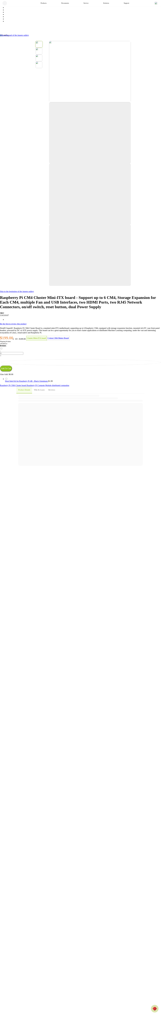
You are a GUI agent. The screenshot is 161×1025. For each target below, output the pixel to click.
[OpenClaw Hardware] (154, 1008)
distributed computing (60, 385)
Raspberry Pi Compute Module (39, 385)
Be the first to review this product (13, 324)
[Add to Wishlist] (81, 362)
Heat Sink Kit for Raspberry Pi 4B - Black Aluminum (26, 381)
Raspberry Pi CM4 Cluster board (13, 385)
